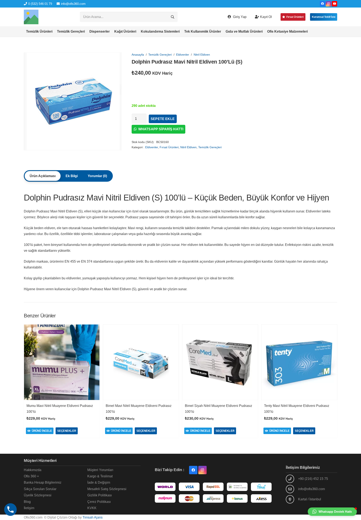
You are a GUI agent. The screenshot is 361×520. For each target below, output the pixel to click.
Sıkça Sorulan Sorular (40, 489)
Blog (27, 501)
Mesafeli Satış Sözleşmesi (106, 489)
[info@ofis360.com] (292, 489)
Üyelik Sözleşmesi (37, 495)
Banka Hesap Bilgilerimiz (42, 482)
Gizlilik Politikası (99, 495)
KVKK (92, 508)
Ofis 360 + (31, 476)
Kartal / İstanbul (309, 499)
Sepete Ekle (163, 119)
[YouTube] (334, 3)
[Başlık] (31, 17)
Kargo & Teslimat (100, 476)
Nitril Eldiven (202, 54)
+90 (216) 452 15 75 (313, 478)
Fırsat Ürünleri (169, 147)
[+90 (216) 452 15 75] (292, 479)
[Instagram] (328, 3)
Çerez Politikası (99, 501)
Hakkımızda (32, 470)
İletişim (29, 508)
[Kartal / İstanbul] (292, 499)
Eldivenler (182, 54)
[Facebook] (322, 3)
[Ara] (173, 17)
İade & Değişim (98, 482)
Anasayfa (138, 54)
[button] (54, 31)
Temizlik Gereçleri (160, 54)
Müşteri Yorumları (100, 470)
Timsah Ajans (93, 517)
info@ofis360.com (311, 489)
